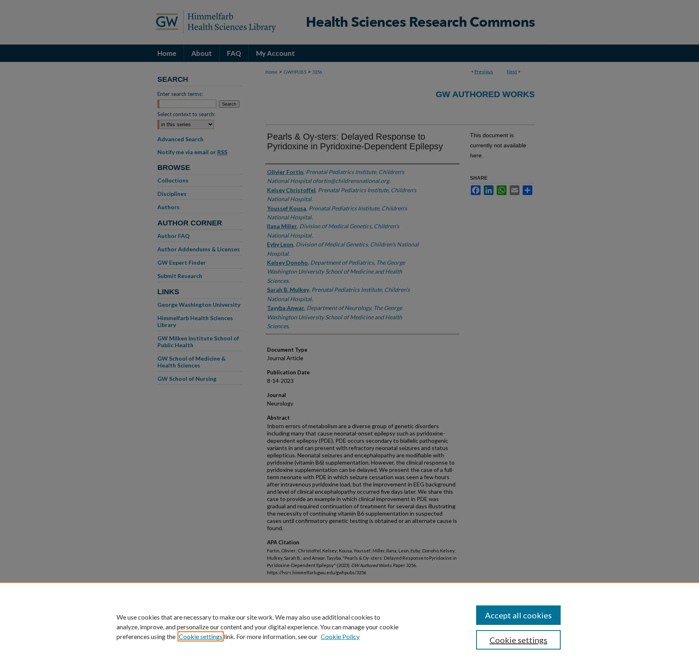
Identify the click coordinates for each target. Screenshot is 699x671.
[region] (349, 626)
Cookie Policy (340, 636)
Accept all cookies (518, 615)
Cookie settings (200, 636)
